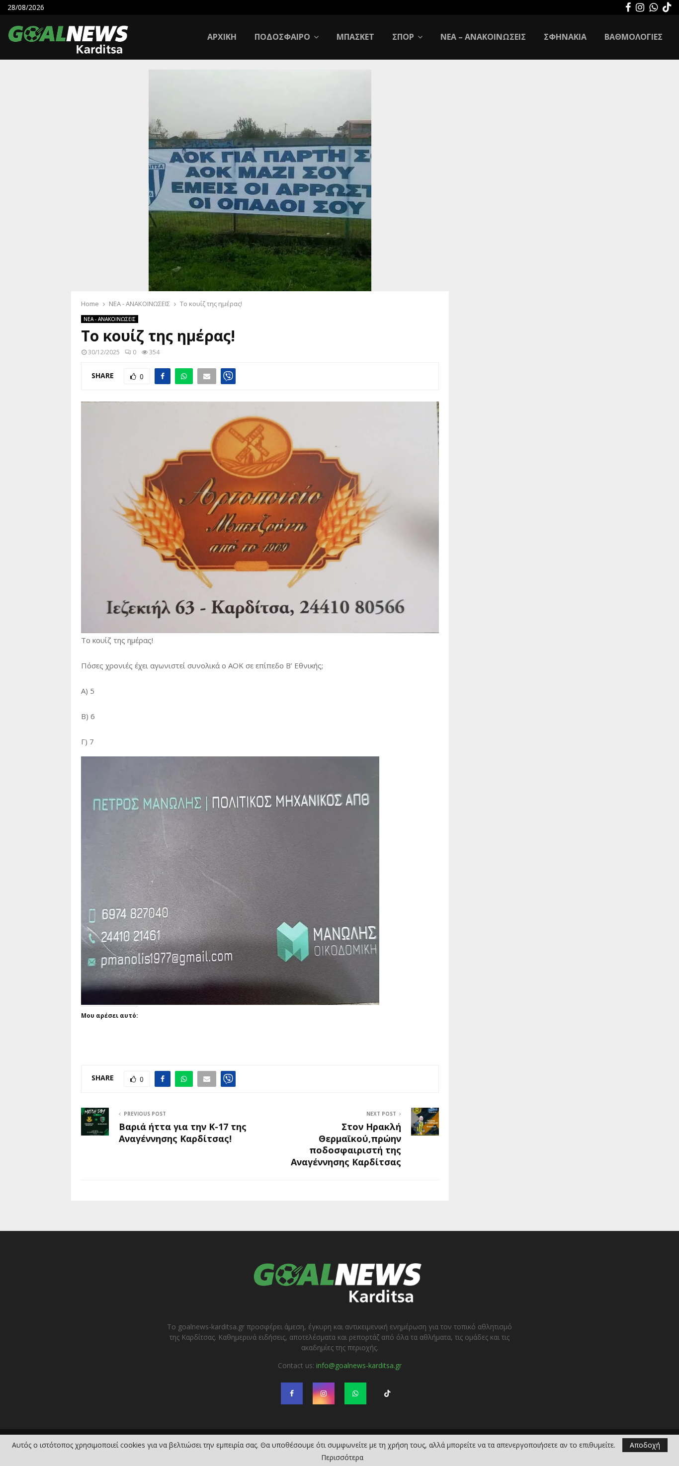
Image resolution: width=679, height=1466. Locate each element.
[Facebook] (628, 7)
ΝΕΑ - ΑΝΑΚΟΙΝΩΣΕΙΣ (110, 319)
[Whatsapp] (653, 7)
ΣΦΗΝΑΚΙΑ (565, 36)
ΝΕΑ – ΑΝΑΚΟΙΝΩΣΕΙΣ (483, 36)
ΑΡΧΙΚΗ (222, 36)
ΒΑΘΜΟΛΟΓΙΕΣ (633, 36)
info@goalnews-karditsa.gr (359, 1365)
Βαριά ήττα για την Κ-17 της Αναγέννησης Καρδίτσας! (183, 1132)
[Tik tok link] (667, 7)
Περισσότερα (342, 1457)
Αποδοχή (645, 1445)
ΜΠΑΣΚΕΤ (355, 36)
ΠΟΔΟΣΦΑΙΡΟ (282, 36)
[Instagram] (640, 7)
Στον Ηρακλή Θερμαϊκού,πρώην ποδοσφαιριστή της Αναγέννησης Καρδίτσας (346, 1144)
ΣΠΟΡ (403, 36)
